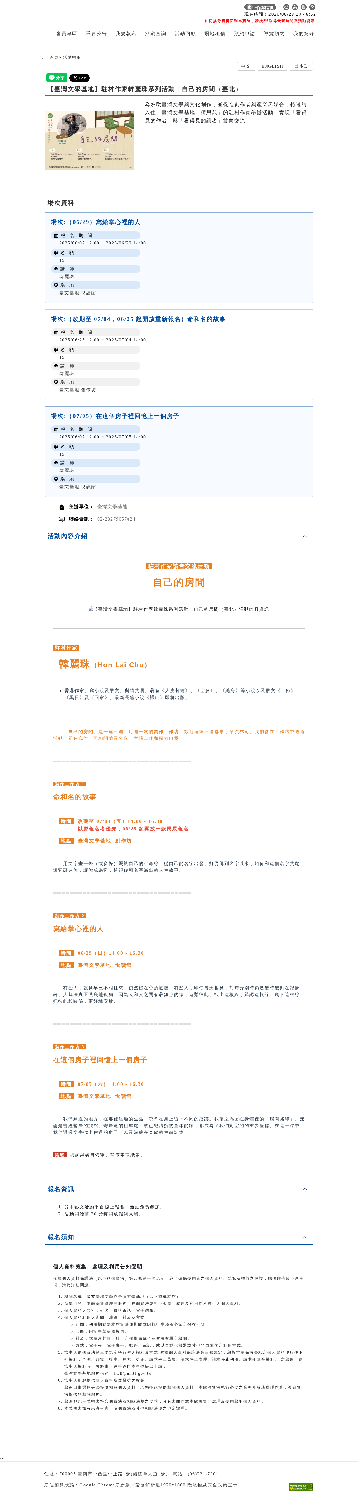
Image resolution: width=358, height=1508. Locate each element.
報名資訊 (61, 1189)
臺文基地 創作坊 (77, 389)
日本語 (301, 66)
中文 (246, 66)
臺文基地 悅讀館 (77, 292)
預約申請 (244, 33)
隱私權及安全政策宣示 (212, 1485)
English (273, 66)
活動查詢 (155, 33)
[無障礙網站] (302, 1491)
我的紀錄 (304, 33)
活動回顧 (185, 33)
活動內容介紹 (68, 536)
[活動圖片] (89, 140)
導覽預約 (274, 33)
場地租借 (215, 33)
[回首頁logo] (81, 8)
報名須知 (61, 1237)
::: (44, 57)
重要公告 (96, 33)
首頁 (54, 57)
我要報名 (126, 33)
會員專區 (66, 33)
